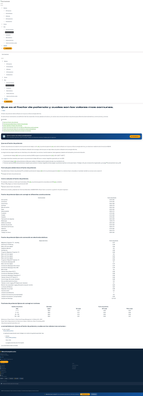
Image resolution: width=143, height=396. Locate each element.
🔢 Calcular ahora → (85, 394)
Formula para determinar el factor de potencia (15, 124)
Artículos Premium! (9, 29)
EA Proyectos (8, 10)
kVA (52, 146)
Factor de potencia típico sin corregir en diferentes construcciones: (20, 127)
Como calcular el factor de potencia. (12, 125)
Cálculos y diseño (9, 32)
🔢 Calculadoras (3, 368)
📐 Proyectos (2, 365)
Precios (5, 24)
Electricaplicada (5, 54)
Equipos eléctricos (9, 40)
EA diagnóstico (9, 21)
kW (38, 146)
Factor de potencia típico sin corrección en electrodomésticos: (19, 129)
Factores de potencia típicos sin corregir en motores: (17, 130)
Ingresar (5, 45)
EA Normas (8, 16)
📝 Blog (1, 375)
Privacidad (74, 366)
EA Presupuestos (9, 18)
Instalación (8, 34)
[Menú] (2, 3)
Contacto (74, 368)
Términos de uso (75, 365)
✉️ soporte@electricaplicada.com (6, 359)
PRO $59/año (93, 394)
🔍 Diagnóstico (3, 370)
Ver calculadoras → (135, 136)
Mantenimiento (9, 37)
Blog (4, 26)
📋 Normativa (2, 366)
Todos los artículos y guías (11, 42)
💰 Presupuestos (3, 371)
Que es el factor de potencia (10, 122)
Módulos (5, 8)
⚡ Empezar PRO (7, 48)
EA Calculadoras (9, 13)
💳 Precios (2, 373)
